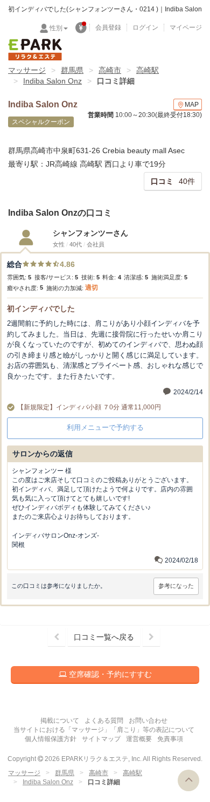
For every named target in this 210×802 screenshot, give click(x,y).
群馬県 (72, 70)
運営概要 (139, 739)
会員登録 (108, 27)
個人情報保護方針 (50, 739)
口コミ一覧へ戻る (104, 637)
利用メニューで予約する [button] (105, 427)
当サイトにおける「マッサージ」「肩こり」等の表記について (103, 730)
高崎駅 (147, 70)
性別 (56, 28)
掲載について (59, 720)
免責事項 (170, 739)
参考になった (176, 585)
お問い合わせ (148, 720)
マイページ (186, 27)
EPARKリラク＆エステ (35, 49)
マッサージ (27, 70)
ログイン (145, 27)
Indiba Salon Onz (52, 81)
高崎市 (110, 70)
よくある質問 (104, 720)
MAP (192, 104)
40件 (173, 181)
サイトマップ (101, 739)
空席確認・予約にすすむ (109, 674)
